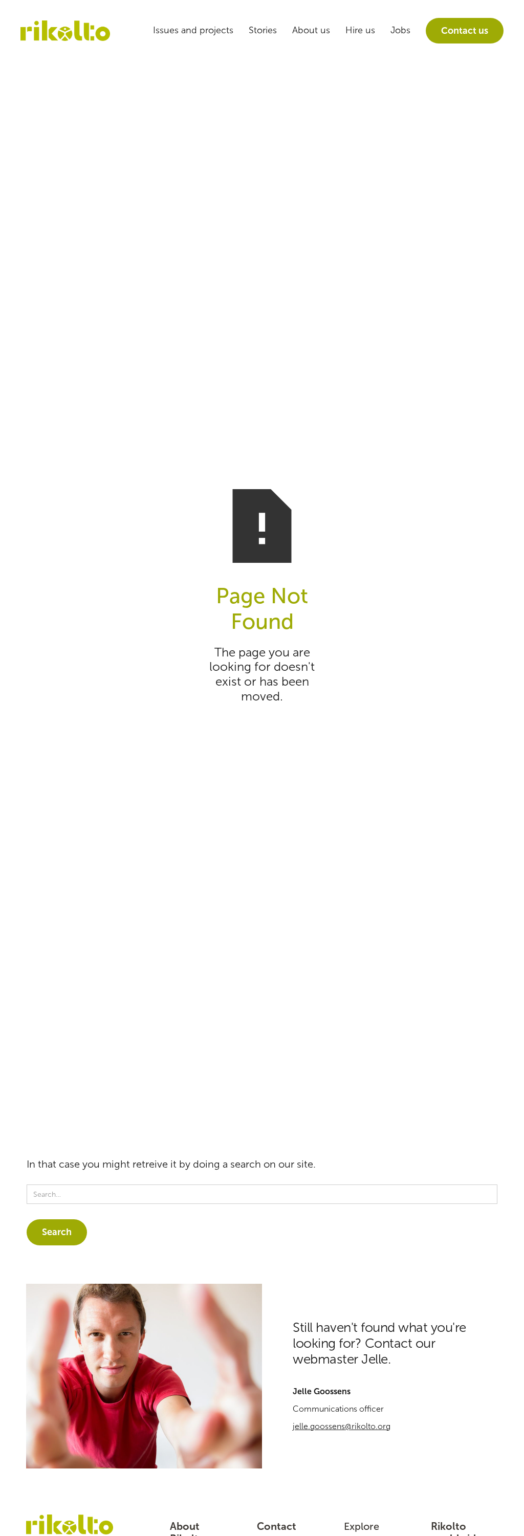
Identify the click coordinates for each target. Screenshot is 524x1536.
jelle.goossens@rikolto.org (341, 1426)
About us (311, 30)
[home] (65, 30)
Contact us (464, 31)
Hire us (360, 30)
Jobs (400, 30)
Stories (263, 30)
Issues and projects (193, 30)
